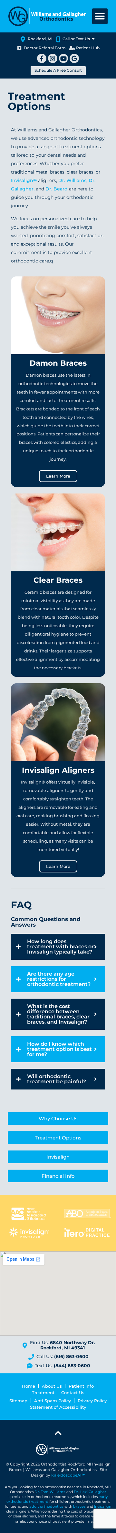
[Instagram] (52, 58)
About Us (52, 1386)
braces (79, 1506)
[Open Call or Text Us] (93, 39)
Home (28, 1386)
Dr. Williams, (72, 180)
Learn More (58, 476)
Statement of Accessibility (58, 1407)
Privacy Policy (92, 1400)
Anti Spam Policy (52, 1400)
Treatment (43, 1392)
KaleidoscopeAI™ (68, 1475)
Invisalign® (24, 180)
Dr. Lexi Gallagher (90, 1492)
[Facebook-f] (41, 58)
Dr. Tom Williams (49, 1492)
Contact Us (72, 1392)
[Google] (74, 58)
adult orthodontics (46, 1506)
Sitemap (18, 1400)
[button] (100, 16)
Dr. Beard (56, 189)
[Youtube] (63, 58)
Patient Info (81, 1386)
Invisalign (102, 1506)
